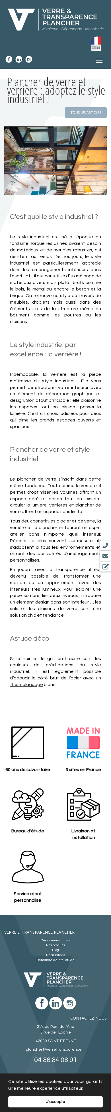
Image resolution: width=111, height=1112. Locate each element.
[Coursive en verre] (55, 160)
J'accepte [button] (55, 1101)
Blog (55, 950)
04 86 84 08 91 (55, 1059)
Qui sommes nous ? (56, 940)
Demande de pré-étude (55, 960)
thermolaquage (26, 684)
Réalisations (55, 955)
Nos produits (55, 945)
